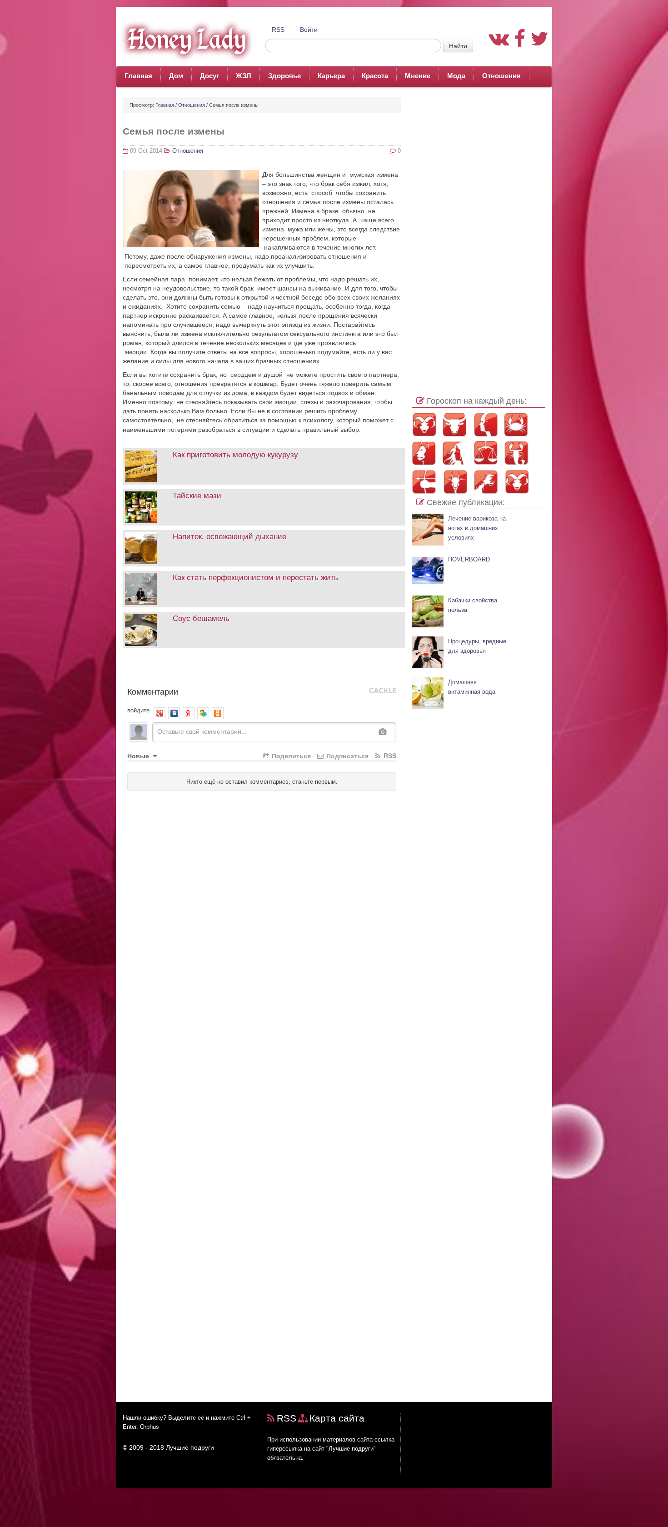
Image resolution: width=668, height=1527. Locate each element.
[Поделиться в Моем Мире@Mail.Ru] (169, 669)
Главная (138, 76)
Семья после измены (173, 131)
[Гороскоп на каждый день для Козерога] (455, 482)
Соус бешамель (201, 618)
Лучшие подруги (190, 1447)
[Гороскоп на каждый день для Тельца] (455, 424)
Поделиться (290, 755)
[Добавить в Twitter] (196, 669)
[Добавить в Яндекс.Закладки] (223, 669)
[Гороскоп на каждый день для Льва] (424, 453)
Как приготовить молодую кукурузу (235, 455)
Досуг (209, 76)
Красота (375, 76)
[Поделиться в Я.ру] (237, 669)
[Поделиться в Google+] (155, 669)
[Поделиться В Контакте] (209, 669)
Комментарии (152, 691)
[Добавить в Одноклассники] (182, 669)
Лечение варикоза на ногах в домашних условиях (477, 528)
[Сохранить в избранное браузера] (250, 669)
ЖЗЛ (243, 76)
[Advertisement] (478, 233)
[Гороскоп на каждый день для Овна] (424, 424)
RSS (278, 29)
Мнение (417, 76)
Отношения (501, 76)
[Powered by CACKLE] (382, 691)
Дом (176, 76)
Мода (456, 76)
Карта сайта (336, 1418)
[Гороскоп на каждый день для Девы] (455, 453)
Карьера (331, 76)
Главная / (166, 105)
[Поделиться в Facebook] (128, 669)
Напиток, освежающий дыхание (229, 536)
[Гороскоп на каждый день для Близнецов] (486, 424)
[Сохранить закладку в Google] (141, 669)
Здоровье (284, 76)
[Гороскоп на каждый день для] (516, 453)
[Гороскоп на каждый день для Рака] (516, 424)
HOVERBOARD (469, 559)
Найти (458, 45)
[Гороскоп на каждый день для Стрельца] (424, 482)
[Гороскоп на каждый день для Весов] (486, 453)
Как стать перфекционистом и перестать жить (255, 577)
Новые (139, 755)
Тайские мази (197, 495)
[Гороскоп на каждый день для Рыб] (516, 482)
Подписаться (346, 755)
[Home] (184, 39)
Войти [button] (309, 29)
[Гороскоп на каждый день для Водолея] (486, 482)
